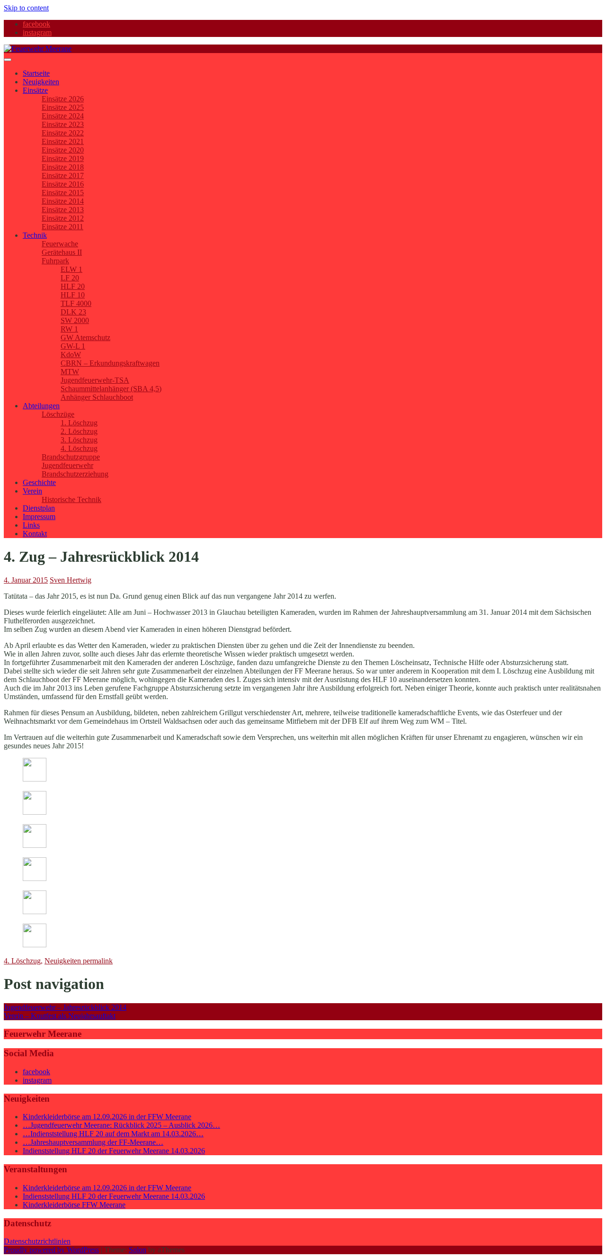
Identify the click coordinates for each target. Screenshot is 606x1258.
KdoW (71, 354)
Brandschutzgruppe (71, 457)
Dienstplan (39, 508)
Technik (35, 235)
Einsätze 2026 (63, 99)
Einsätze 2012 (63, 218)
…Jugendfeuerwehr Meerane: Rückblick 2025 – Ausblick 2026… (121, 1125)
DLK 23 (73, 312)
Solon (137, 1250)
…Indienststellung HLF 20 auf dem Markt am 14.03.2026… (113, 1134)
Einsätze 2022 (63, 133)
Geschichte (39, 482)
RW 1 (69, 329)
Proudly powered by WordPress (51, 1250)
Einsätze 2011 (62, 227)
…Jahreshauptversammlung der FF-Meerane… (93, 1142)
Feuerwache (60, 244)
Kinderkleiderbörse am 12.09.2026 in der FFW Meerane (107, 1117)
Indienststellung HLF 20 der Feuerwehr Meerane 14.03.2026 (114, 1151)
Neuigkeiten (41, 82)
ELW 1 (71, 269)
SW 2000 (75, 320)
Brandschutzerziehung (75, 474)
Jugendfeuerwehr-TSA (95, 380)
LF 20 (70, 278)
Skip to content (26, 8)
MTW (70, 372)
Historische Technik (71, 499)
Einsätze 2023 (63, 124)
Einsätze (35, 90)
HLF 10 (73, 295)
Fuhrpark (55, 261)
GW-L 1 (73, 346)
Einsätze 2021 (63, 141)
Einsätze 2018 (63, 167)
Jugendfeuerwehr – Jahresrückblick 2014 (65, 1007)
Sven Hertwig (70, 580)
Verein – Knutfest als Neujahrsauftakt (60, 1016)
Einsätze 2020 (63, 150)
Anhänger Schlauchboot (97, 397)
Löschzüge (58, 414)
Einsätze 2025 (63, 107)
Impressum (39, 516)
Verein (32, 491)
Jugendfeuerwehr (67, 465)
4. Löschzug (79, 448)
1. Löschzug (79, 423)
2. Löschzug (79, 431)
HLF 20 (73, 286)
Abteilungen (41, 406)
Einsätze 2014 (63, 201)
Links (31, 525)
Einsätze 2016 (63, 184)
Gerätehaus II (62, 252)
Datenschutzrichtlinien (37, 1241)
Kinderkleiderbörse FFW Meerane (74, 1205)
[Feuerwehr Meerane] (37, 49)
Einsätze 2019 (63, 158)
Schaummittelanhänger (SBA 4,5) (111, 389)
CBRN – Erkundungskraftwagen (110, 363)
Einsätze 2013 (63, 210)
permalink (97, 961)
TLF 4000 (76, 303)
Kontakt (35, 534)
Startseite (36, 73)
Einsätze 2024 (63, 116)
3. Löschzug (79, 440)
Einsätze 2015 (63, 193)
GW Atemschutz (85, 337)
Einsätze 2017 (63, 175)
